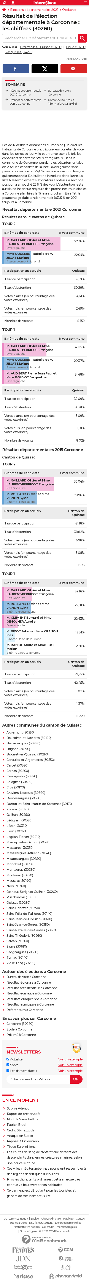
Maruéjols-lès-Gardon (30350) (28, 842)
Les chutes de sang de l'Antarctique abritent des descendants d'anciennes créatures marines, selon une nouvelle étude (44, 1157)
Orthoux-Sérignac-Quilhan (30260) (31, 892)
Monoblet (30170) (19, 864)
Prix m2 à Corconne (21, 1035)
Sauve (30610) (16, 946)
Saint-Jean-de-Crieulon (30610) (29, 919)
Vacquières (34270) (19, 52)
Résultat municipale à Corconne (30, 1004)
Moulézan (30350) (19, 875)
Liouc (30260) (76, 47)
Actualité (15, 1059)
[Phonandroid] (65, 1276)
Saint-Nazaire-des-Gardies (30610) (31, 930)
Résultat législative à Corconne (29, 993)
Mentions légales (67, 1226)
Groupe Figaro (28, 1231)
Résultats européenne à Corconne (31, 999)
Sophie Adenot (18, 1108)
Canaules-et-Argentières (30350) (30, 760)
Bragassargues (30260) (23, 743)
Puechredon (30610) (21, 897)
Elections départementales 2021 (34, 10)
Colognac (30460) (19, 782)
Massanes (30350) (19, 848)
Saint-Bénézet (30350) (23, 908)
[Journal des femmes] (23, 1250)
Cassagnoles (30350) (21, 776)
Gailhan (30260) (18, 815)
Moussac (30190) (18, 881)
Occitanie (69, 10)
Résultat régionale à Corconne (28, 982)
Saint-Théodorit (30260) (24, 936)
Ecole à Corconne (19, 1029)
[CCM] (65, 1250)
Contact (81, 1218)
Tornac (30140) (17, 958)
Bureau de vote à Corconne (26, 977)
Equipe (34, 1218)
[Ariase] (23, 1276)
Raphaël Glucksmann (23, 1141)
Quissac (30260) (18, 903)
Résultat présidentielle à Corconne (31, 988)
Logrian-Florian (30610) (23, 837)
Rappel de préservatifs (23, 1114)
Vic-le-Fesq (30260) (20, 963)
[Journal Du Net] (23, 1258)
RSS (31, 1222)
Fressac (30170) (17, 809)
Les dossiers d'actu (23, 1071)
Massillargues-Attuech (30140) (28, 853)
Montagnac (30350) (20, 870)
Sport (13, 1065)
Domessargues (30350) (23, 798)
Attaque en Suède (20, 1136)
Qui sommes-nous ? (16, 1218)
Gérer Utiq (48, 1226)
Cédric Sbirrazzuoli (20, 1130)
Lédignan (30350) (19, 820)
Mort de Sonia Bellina (22, 1119)
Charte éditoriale (51, 1218)
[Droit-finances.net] (65, 1258)
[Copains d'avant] (23, 1267)
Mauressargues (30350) (23, 859)
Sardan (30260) (17, 941)
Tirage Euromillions (21, 1147)
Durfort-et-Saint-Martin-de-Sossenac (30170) (39, 804)
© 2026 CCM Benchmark (54, 1231)
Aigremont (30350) (20, 732)
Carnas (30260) (17, 771)
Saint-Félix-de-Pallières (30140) (29, 914)
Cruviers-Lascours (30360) (25, 793)
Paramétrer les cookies (26, 1226)
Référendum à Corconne (24, 1010)
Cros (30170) (15, 787)
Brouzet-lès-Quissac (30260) (41, 47)
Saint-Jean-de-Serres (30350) (27, 925)
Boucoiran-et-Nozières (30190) (28, 738)
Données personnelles (68, 1222)
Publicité (68, 1218)
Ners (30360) (16, 886)
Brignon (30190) (18, 749)
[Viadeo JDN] (65, 1267)
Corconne (54, 100)
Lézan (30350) (16, 826)
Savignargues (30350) (22, 952)
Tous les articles (17, 1222)
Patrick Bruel (16, 1125)
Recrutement (44, 1222)
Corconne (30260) (19, 1024)
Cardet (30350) (17, 765)
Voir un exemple (70, 1059)
